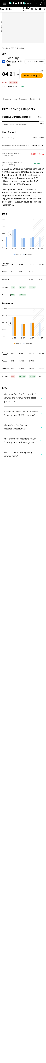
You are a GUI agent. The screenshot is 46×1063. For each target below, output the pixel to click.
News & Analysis (20, 99)
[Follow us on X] (32, 9)
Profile (33, 99)
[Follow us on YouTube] (40, 9)
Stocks (5, 48)
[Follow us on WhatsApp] (36, 9)
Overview (7, 99)
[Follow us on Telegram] (44, 9)
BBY (12, 48)
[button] (4, 3)
